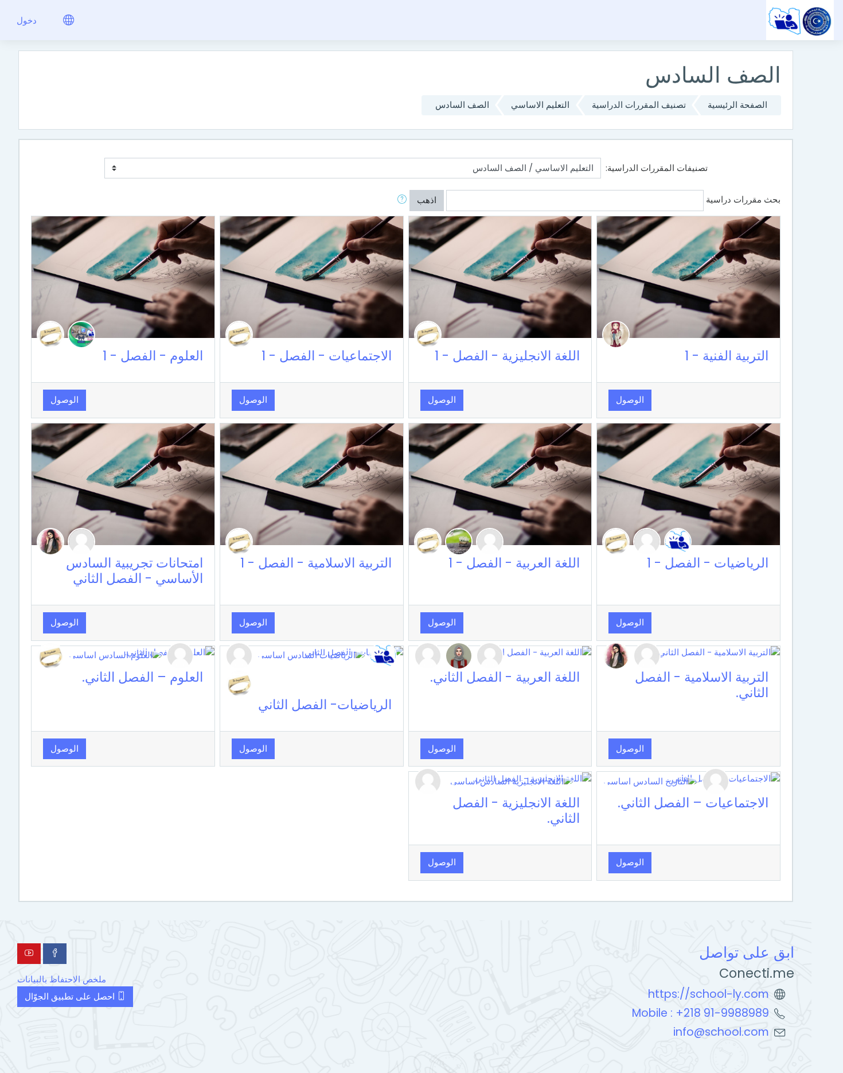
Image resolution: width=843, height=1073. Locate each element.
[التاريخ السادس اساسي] (650, 781)
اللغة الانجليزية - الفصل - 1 (507, 356)
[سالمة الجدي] (678, 541)
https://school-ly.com (708, 994)
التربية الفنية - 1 (726, 356)
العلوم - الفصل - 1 (153, 356)
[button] (399, 200)
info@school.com (721, 1032)
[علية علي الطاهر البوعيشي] (459, 541)
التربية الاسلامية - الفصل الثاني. (701, 685)
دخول (27, 20)
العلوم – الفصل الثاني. (142, 677)
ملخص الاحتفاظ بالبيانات (61, 979)
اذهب (426, 200)
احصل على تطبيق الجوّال (71, 996)
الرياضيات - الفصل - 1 (707, 563)
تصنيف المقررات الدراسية (639, 105)
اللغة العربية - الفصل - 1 (514, 563)
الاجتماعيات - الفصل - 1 (327, 356)
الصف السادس (462, 105)
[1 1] (81, 541)
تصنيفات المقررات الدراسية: (657, 168)
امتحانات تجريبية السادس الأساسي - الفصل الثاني (134, 571)
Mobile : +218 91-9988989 (700, 1013)
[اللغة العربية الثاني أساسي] (616, 334)
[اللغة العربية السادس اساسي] (459, 655)
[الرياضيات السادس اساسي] (311, 655)
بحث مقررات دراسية (743, 199)
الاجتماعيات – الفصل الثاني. (693, 803)
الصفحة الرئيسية (737, 105)
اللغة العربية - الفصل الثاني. (505, 677)
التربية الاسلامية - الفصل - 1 (316, 563)
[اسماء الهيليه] (647, 541)
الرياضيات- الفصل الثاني (325, 704)
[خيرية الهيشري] (490, 541)
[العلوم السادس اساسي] (115, 655)
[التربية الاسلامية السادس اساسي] (50, 541)
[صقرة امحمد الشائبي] (81, 334)
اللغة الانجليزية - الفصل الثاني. (516, 810)
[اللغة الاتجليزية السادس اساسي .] (509, 781)
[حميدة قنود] (428, 334)
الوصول (630, 400)
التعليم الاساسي (540, 105)
